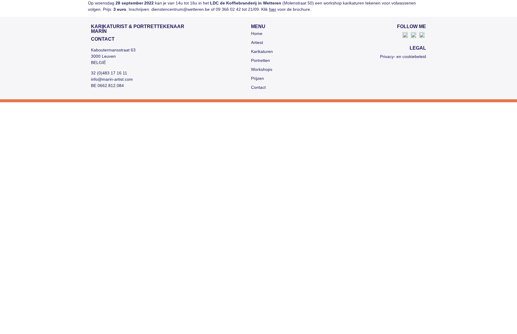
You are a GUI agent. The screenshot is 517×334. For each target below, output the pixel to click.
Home (256, 33)
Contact (258, 87)
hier (272, 9)
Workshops (261, 69)
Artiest (257, 42)
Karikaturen (262, 51)
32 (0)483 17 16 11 (109, 73)
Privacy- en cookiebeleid (403, 56)
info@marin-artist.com (112, 79)
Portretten (260, 60)
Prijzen (257, 78)
